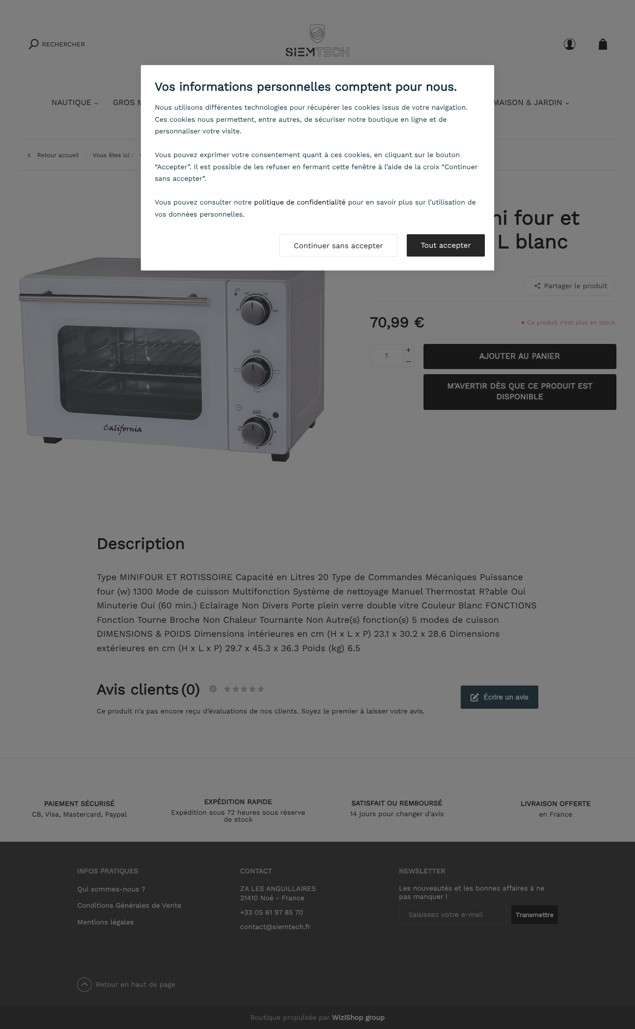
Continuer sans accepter (338, 245)
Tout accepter (446, 245)
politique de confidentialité (300, 202)
